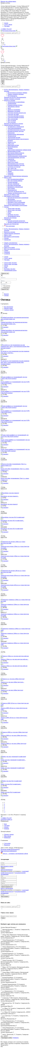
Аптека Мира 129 (6, 10)
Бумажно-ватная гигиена (15, 105)
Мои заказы (7, 836)
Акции (6, 23)
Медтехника (11, 199)
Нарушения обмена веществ (16, 153)
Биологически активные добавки (17, 92)
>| (4, 812)
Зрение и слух (12, 142)
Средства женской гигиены (16, 116)
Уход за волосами (13, 119)
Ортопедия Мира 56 (16, 15)
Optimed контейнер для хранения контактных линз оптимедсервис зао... (14, 323)
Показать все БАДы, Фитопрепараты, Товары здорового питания (15, 98)
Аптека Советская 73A (19, 14)
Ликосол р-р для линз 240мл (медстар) (12, 690)
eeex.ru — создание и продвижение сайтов (15, 853)
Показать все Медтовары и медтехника (15, 205)
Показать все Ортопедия (11, 224)
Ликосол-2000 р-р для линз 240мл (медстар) (13, 743)
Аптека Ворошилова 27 (8, 7)
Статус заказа (8, 24)
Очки (9, 213)
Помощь (6, 828)
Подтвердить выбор (6, 1037)
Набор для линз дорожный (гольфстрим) (13, 768)
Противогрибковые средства (16, 165)
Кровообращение (13, 146)
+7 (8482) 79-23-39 (6, 29)
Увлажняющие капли (14, 216)
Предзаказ (7, 287)
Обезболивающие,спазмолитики (17, 156)
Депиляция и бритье (14, 106)
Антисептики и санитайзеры (16, 102)
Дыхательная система (14, 137)
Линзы (10, 211)
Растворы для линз (13, 214)
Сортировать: (5, 304)
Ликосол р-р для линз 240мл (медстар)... (12, 682)
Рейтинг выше (8, 308)
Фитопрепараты (12, 95)
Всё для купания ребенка (15, 180)
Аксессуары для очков (14, 210)
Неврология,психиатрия (15, 154)
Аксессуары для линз (14, 208)
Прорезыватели (12, 190)
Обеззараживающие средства (16, 157)
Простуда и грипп (13, 162)
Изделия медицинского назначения (18, 197)
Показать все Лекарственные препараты (16, 176)
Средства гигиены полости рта (17, 112)
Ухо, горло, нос (12, 168)
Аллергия (10, 174)
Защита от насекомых (14, 109)
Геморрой (10, 173)
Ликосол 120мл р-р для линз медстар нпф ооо (14, 666)
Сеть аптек (7, 843)
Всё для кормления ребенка (16, 179)
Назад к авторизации (7, 888)
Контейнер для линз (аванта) (9, 504)
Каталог (6, 294)
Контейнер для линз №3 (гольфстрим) (12, 528)
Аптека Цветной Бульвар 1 (9, 6)
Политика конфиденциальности (10, 849)
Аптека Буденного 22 (9, 9)
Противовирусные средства (16, 163)
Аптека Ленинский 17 (7, 20)
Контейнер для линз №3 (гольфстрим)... (12, 520)
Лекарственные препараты (12, 125)
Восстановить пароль (7, 866)
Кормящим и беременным (15, 187)
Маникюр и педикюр (14, 111)
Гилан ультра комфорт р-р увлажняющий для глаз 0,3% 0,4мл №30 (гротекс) (15, 450)
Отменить (16, 1037)
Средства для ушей (13, 114)
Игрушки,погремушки (14, 185)
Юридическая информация (9, 851)
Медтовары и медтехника (11, 196)
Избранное (7, 837)
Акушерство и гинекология (16, 126)
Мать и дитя (7, 177)
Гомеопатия (11, 133)
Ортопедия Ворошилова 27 (18, 18)
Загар (9, 108)
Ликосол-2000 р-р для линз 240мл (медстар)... (14, 735)
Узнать (3, 918)
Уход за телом (12, 122)
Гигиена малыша (12, 182)
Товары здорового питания (16, 94)
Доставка (7, 26)
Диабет (10, 171)
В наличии (7, 286)
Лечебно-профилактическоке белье (18, 222)
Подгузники (11, 188)
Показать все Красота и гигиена (13, 123)
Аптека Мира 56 (16, 10)
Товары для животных (10, 242)
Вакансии (7, 845)
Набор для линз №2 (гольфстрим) (10, 792)
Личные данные (9, 834)
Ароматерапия (12, 103)
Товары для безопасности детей (17, 193)
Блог (5, 824)
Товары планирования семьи (16, 204)
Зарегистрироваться (6, 869)
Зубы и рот (11, 143)
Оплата (6, 827)
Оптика (6, 207)
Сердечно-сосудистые (14, 166)
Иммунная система (13, 145)
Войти (2, 868)
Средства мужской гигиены (16, 117)
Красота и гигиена (9, 100)
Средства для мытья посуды (16, 191)
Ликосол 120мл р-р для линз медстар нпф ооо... (14, 659)
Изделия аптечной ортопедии (16, 221)
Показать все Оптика (10, 217)
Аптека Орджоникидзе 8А (16, 12)
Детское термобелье (13, 183)
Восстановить (5, 896)
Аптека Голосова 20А (22, 9)
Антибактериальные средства (16, 129)
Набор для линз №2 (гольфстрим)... (11, 784)
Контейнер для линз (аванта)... (10, 496)
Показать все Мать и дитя (11, 194)
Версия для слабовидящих (8, 1)
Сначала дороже (9, 310)
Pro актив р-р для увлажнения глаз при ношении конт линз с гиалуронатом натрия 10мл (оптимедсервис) (15, 362)
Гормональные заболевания (16, 134)
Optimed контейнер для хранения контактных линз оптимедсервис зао (14, 331)
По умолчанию (8, 306)
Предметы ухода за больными (16, 202)
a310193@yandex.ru (6, 819)
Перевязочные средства (14, 200)
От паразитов (12, 160)
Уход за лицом (12, 120)
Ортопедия (7, 219)
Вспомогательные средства (16, 131)
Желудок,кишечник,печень (15, 170)
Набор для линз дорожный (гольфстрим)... (13, 760)
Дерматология (12, 136)
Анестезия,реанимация (14, 128)
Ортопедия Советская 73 (13, 17)
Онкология (11, 159)
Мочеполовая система (14, 151)
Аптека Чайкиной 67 (23, 6)
